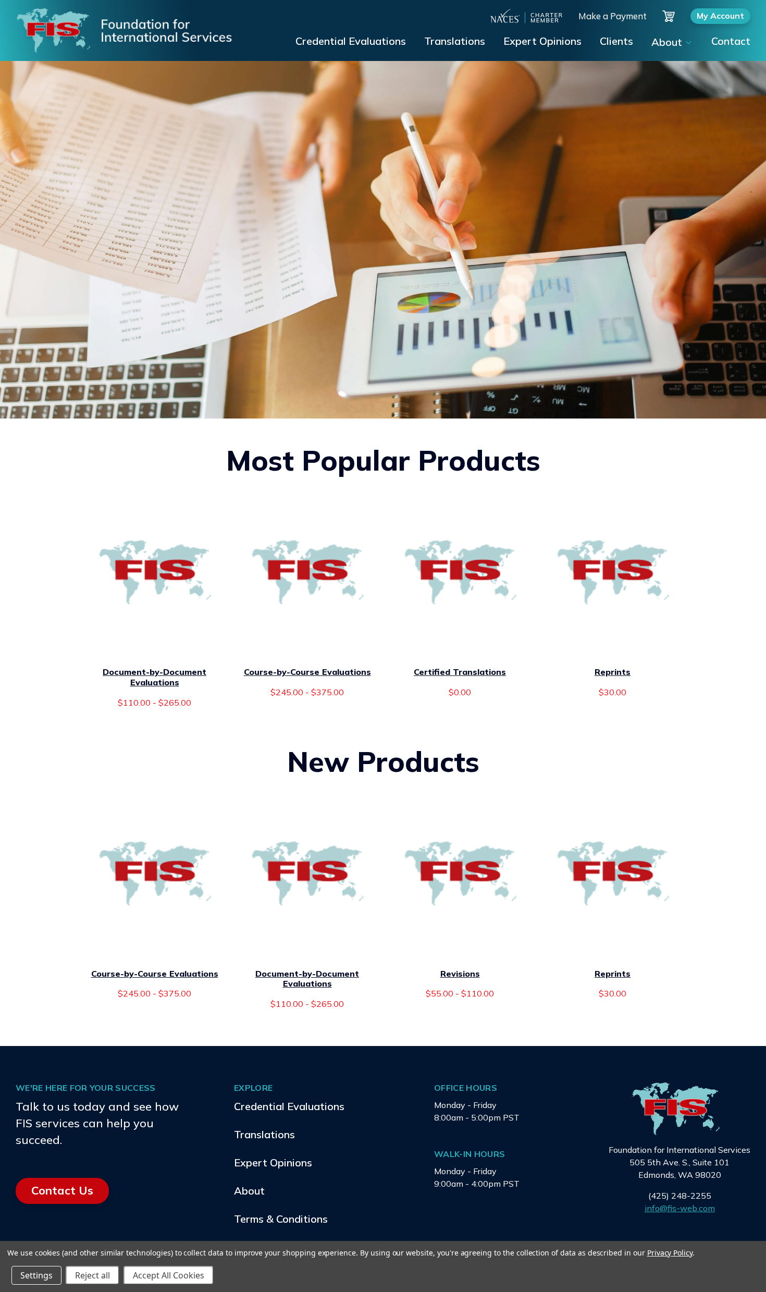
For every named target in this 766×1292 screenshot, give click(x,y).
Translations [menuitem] (454, 40)
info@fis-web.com (680, 1208)
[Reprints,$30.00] (613, 572)
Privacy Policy (670, 1253)
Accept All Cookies (168, 1275)
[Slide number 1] (383, 240)
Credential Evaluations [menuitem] (350, 40)
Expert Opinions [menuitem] (542, 40)
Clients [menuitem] (616, 40)
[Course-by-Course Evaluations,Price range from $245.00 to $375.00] (307, 572)
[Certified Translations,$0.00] (460, 572)
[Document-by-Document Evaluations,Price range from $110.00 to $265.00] (155, 572)
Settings (36, 1275)
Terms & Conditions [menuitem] (281, 1218)
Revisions (460, 974)
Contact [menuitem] (730, 40)
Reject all (92, 1275)
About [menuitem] (666, 41)
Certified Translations (460, 672)
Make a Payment (612, 15)
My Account (720, 15)
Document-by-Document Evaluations (154, 677)
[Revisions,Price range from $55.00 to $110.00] (460, 873)
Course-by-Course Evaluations (307, 672)
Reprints (613, 672)
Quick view (154, 645)
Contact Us (62, 1190)
